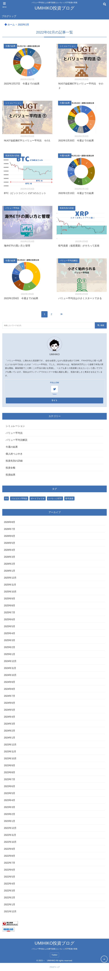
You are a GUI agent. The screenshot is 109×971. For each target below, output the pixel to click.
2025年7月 (9, 612)
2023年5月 (9, 793)
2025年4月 (9, 633)
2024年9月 (9, 682)
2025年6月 (9, 619)
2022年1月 (9, 904)
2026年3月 (9, 557)
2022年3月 (9, 890)
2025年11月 (10, 584)
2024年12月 (10, 661)
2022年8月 (9, 856)
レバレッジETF (55, 498)
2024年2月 (9, 730)
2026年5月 (9, 543)
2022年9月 (9, 849)
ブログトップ (9, 16)
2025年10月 (10, 591)
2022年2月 (9, 897)
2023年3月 (9, 807)
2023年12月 (10, 744)
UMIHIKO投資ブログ (55, 8)
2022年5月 (9, 876)
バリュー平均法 (12, 208)
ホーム (11, 24)
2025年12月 (10, 577)
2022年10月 (10, 842)
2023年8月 (9, 772)
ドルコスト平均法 (19, 498)
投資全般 (10, 467)
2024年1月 (9, 737)
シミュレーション (68, 46)
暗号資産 (69, 498)
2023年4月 (9, 800)
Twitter (54, 955)
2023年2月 (9, 814)
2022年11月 (10, 835)
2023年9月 (9, 765)
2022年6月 (9, 869)
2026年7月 (9, 529)
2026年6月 (9, 536)
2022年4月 (9, 883)
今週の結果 (10, 46)
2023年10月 (10, 758)
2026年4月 (9, 550)
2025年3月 (9, 640)
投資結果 (10, 474)
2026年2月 (9, 563)
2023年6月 (9, 786)
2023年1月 (9, 821)
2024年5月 (9, 709)
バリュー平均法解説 (69, 261)
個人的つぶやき (14, 454)
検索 (102, 325)
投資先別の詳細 (12, 156)
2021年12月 (10, 911)
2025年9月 (9, 598)
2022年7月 (9, 862)
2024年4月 (9, 716)
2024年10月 (10, 675)
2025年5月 (9, 626)
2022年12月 (10, 828)
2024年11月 (10, 668)
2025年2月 (9, 647)
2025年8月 (9, 605)
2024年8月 (9, 689)
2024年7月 (9, 696)
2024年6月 (9, 703)
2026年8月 (9, 522)
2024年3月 (9, 723)
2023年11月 (10, 751)
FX (6, 498)
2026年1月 (9, 570)
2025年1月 (9, 654)
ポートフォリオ (38, 498)
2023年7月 (9, 779)
